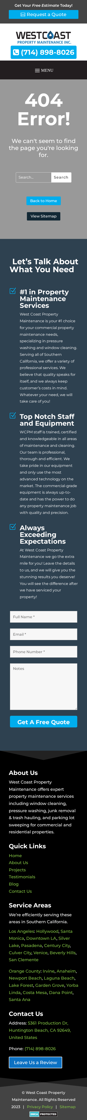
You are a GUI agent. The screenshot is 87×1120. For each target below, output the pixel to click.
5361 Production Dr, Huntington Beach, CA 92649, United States (40, 1030)
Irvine (49, 971)
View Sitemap (44, 216)
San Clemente (24, 959)
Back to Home (43, 201)
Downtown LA (41, 938)
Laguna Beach (59, 978)
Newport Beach (25, 978)
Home (15, 855)
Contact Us (20, 891)
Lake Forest (21, 985)
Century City (57, 945)
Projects (17, 869)
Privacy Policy (40, 1107)
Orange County (25, 971)
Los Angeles (21, 931)
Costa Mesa (35, 992)
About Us (18, 862)
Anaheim (66, 971)
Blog (14, 884)
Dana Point (61, 992)
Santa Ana (19, 999)
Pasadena (31, 945)
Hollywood (47, 931)
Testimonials (22, 876)
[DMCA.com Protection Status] (43, 1114)
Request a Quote (46, 14)
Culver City (20, 952)
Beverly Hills (63, 952)
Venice (40, 952)
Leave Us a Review (35, 1062)
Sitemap (68, 1107)
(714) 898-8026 (46, 52)
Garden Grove (49, 985)
